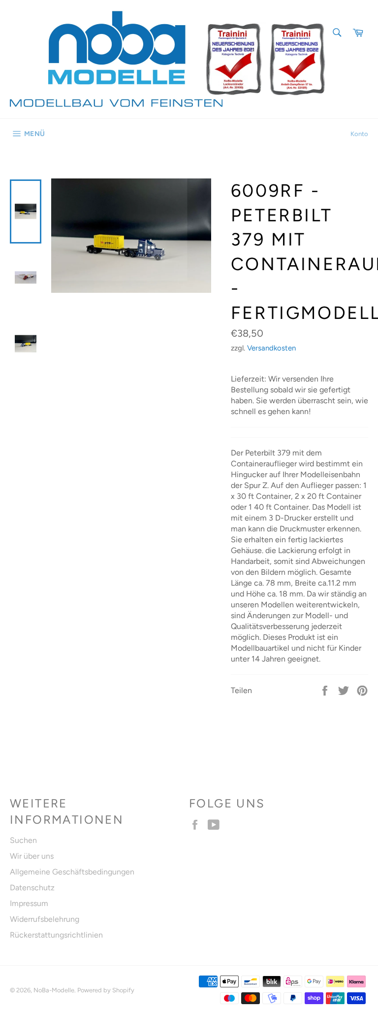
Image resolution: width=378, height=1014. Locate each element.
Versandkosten (271, 348)
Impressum (29, 903)
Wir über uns (32, 856)
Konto (359, 134)
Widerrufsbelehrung (44, 919)
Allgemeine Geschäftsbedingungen (72, 871)
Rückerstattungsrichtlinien (56, 935)
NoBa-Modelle (53, 990)
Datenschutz (32, 887)
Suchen (23, 840)
